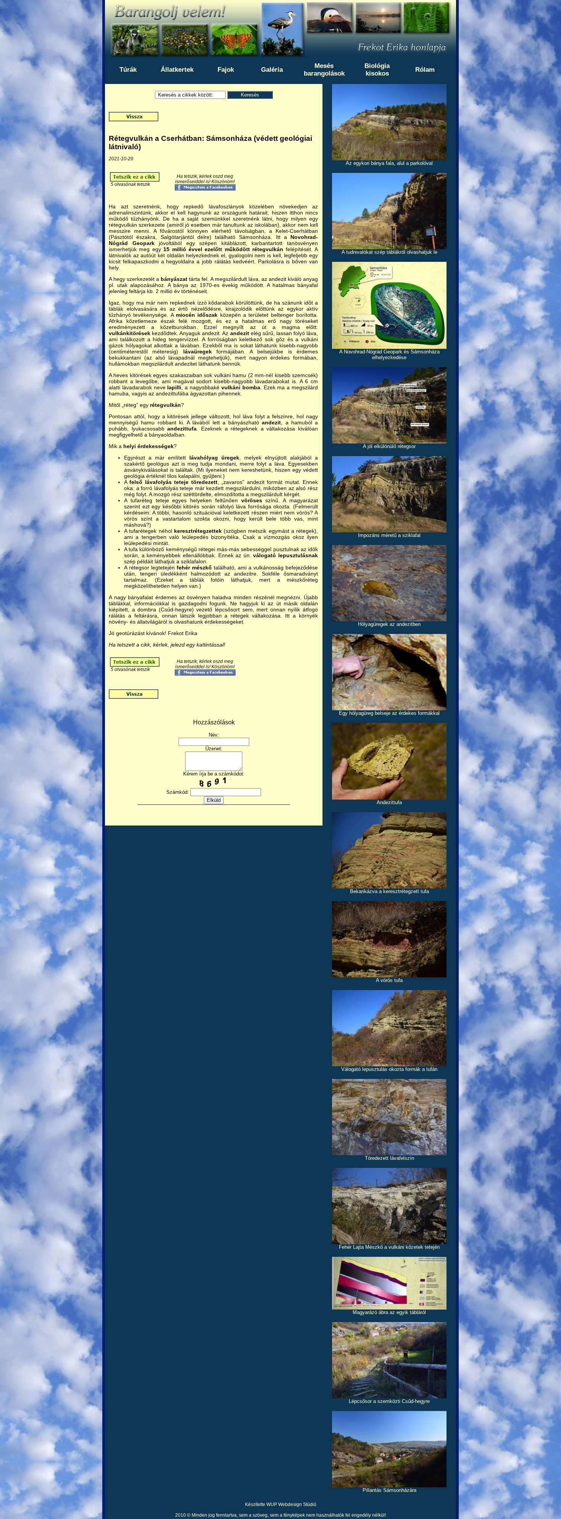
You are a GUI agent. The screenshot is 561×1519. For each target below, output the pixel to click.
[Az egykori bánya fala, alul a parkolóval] (389, 158)
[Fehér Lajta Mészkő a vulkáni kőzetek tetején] (389, 1242)
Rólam (425, 69)
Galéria (272, 69)
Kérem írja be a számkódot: (214, 774)
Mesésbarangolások (324, 69)
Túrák (128, 69)
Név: (214, 735)
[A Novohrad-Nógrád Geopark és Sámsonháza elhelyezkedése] (389, 346)
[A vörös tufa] (389, 975)
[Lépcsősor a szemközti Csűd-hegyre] (389, 1396)
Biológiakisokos (377, 69)
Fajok (226, 69)
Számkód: (177, 792)
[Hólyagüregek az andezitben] (389, 619)
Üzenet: (213, 748)
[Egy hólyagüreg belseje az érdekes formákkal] (389, 708)
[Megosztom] (205, 189)
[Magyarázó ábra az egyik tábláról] (389, 1307)
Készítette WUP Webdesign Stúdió (280, 1504)
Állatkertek (177, 69)
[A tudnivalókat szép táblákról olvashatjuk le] (389, 247)
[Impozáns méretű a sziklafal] (389, 530)
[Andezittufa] (389, 797)
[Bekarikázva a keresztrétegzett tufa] (389, 886)
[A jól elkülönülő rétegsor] (389, 441)
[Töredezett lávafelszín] (389, 1153)
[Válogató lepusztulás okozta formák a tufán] (389, 1064)
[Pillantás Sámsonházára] (389, 1485)
